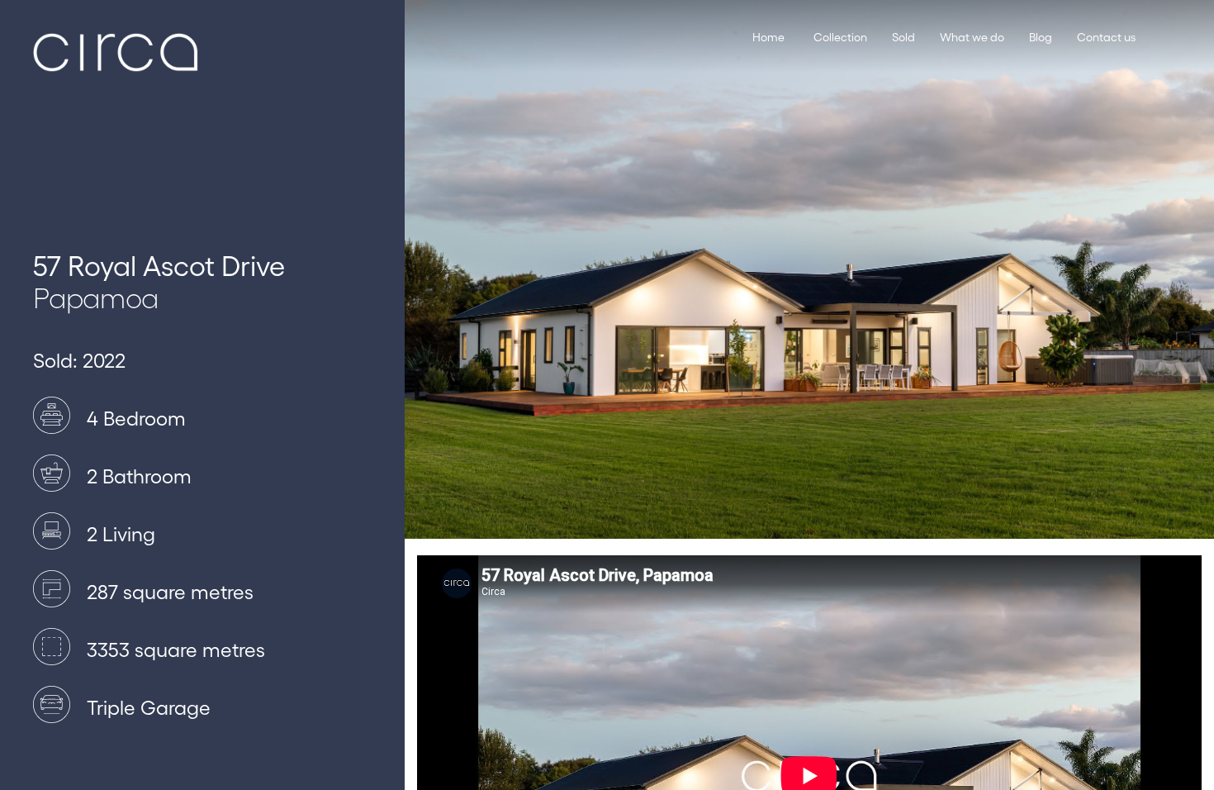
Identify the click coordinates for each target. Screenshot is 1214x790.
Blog (1040, 37)
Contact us (1106, 37)
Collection (840, 37)
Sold (903, 37)
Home (768, 37)
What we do (972, 37)
